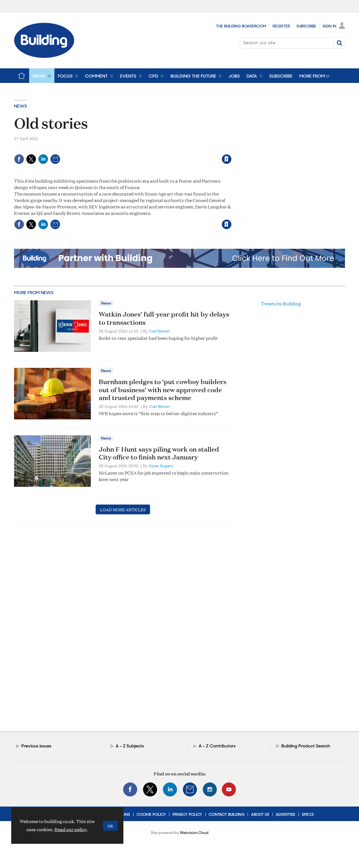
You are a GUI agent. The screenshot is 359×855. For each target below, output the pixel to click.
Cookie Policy (151, 814)
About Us (260, 814)
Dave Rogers (161, 465)
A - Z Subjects (130, 746)
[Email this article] (55, 159)
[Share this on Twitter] (31, 159)
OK (110, 826)
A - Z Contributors (217, 746)
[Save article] (227, 159)
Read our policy (70, 829)
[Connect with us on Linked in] (170, 789)
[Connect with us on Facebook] (130, 789)
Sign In (329, 26)
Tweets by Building (281, 303)
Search (339, 42)
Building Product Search (305, 746)
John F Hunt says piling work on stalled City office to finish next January (159, 453)
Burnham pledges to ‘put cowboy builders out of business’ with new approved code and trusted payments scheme (162, 389)
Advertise (285, 814)
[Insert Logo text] (44, 56)
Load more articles (123, 509)
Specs (308, 814)
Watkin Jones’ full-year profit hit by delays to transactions (164, 318)
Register (281, 26)
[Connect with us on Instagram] (209, 789)
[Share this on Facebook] (19, 159)
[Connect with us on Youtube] (229, 789)
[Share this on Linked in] (43, 159)
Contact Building (227, 814)
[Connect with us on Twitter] (150, 789)
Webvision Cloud (194, 832)
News (20, 106)
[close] (231, 147)
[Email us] (190, 789)
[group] (313, 75)
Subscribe (306, 26)
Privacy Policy (187, 814)
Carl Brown (159, 331)
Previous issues (36, 746)
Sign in (156, 147)
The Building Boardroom (241, 26)
